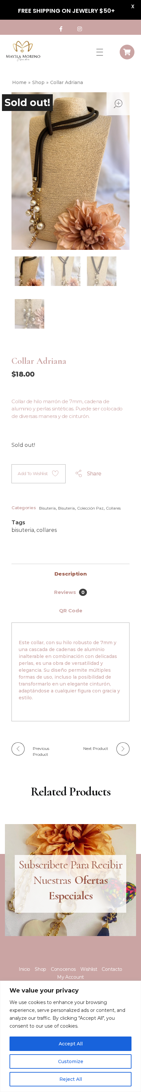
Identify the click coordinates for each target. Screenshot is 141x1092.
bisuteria (22, 530)
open (118, 103)
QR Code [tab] (70, 610)
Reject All (70, 1079)
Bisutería (47, 508)
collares (46, 530)
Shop (38, 82)
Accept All (71, 1044)
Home (19, 82)
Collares (113, 508)
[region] (70, 1036)
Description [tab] (70, 574)
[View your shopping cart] (127, 52)
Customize (70, 1061)
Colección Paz (90, 508)
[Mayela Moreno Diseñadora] (23, 51)
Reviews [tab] (69, 592)
